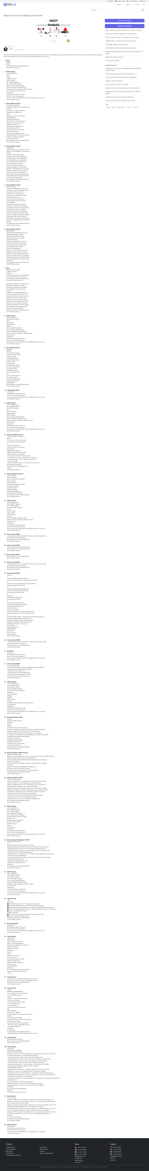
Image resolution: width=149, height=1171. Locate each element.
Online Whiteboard (10, 1149)
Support (129, 5)
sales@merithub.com (80, 1156)
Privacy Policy (76, 1166)
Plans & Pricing (78, 1160)
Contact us (142, 1)
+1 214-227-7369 (121, 1)
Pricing (137, 4)
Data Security (85, 1166)
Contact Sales (78, 1158)
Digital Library (9, 1151)
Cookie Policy (93, 1166)
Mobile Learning (44, 1149)
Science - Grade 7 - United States (115, 107)
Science (136, 107)
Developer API (43, 1147)
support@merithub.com (116, 1156)
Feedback (112, 1158)
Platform (119, 5)
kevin (11, 48)
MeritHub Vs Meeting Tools (46, 1153)
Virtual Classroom (10, 1147)
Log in (143, 4)
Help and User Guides (115, 1147)
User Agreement (103, 1166)
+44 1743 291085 (81, 1149)
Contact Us (113, 1160)
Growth (129, 107)
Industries (42, 1151)
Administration (9, 1153)
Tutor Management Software (13, 1155)
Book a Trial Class (124, 21)
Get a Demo (110, 1)
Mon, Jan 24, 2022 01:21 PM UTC (17, 49)
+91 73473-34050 (133, 1)
